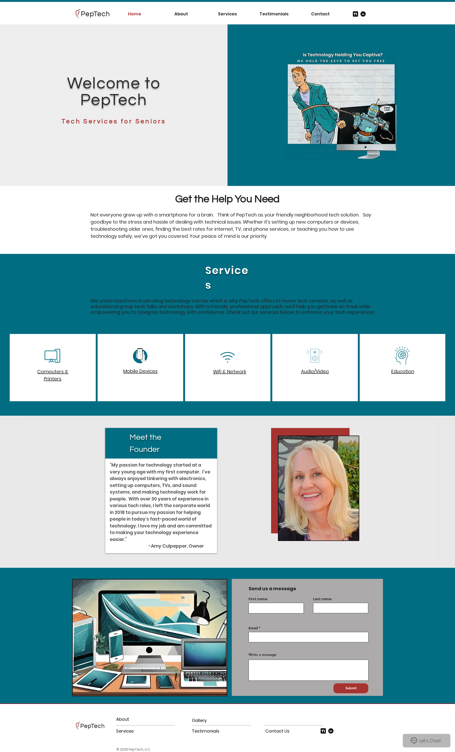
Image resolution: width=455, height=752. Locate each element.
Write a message (263, 654)
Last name (322, 599)
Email (253, 628)
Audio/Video (315, 371)
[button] (341, 105)
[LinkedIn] (363, 14)
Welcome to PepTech (114, 91)
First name (258, 599)
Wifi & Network (229, 371)
